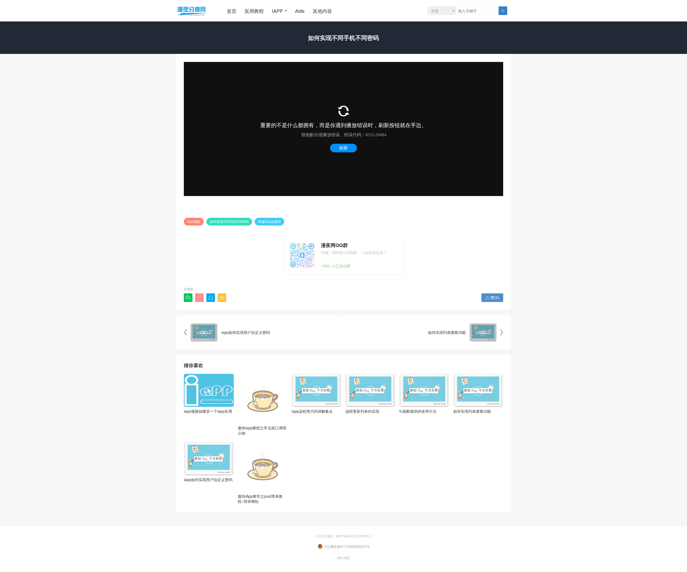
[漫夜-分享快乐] (192, 10)
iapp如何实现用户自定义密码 (208, 467)
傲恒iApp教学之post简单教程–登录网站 (260, 483)
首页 (231, 10)
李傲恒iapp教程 (269, 221)
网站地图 (343, 557)
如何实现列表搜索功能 (472, 399)
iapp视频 (193, 221)
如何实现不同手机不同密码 (229, 221)
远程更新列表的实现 (362, 399)
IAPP (277, 10)
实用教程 (254, 10)
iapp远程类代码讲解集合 (312, 399)
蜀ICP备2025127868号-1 (353, 536)
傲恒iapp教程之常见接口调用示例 (262, 414)
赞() (492, 297)
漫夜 (330, 536)
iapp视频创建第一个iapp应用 (208, 399)
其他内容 (322, 10)
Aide (300, 10)
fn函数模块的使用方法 (417, 399)
